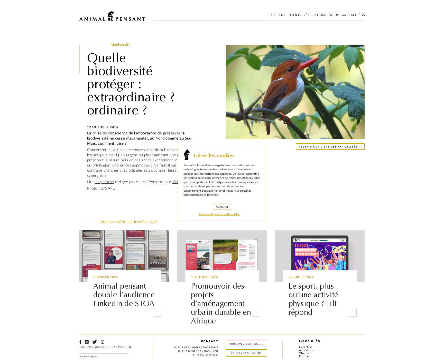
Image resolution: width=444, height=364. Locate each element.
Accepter (222, 206)
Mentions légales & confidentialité (219, 213)
